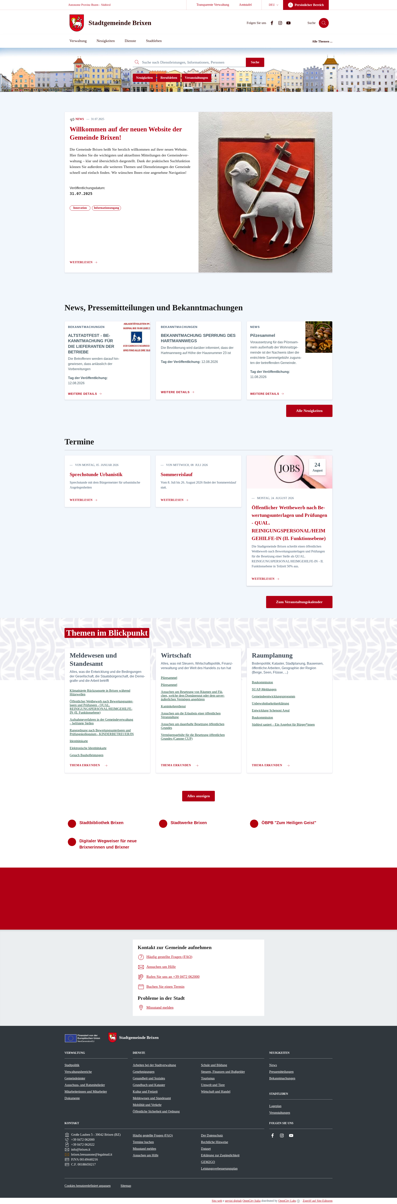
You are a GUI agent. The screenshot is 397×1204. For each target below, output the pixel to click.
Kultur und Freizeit (145, 1091)
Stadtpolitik (72, 1065)
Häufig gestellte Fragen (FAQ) (153, 1135)
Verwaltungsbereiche (78, 1071)
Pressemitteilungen (281, 1071)
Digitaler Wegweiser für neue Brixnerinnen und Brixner (108, 844)
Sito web (217, 1200)
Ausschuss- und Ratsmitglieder (85, 1085)
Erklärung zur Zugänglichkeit (220, 1155)
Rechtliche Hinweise (214, 1142)
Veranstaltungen (196, 77)
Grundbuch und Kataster (149, 1085)
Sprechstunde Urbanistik (96, 474)
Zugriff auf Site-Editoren (317, 1200)
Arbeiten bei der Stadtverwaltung (154, 1065)
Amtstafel (245, 4)
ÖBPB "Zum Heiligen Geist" (289, 822)
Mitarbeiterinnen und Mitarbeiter (86, 1091)
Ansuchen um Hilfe (145, 1155)
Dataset (206, 1148)
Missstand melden (144, 1148)
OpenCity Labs (287, 1200)
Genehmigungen (143, 1071)
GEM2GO (208, 1162)
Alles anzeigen (198, 796)
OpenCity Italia (252, 1200)
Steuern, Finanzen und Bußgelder (223, 1071)
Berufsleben (168, 77)
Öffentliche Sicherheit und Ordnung (156, 1111)
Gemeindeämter (75, 1078)
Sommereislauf (177, 474)
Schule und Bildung (214, 1065)
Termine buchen (143, 1142)
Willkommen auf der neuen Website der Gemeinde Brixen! (126, 133)
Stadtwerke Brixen (189, 822)
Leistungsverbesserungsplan (219, 1168)
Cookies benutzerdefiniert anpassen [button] (88, 1185)
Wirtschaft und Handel (215, 1091)
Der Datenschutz (212, 1135)
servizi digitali (233, 1200)
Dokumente (72, 1098)
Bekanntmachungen (282, 1078)
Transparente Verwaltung (212, 4)
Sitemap (126, 1185)
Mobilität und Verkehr (147, 1105)
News (79, 119)
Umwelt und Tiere (213, 1085)
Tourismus (208, 1078)
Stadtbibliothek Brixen (101, 822)
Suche (255, 62)
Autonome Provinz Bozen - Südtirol (89, 4)
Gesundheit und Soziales (149, 1078)
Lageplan (275, 1106)
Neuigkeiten (144, 77)
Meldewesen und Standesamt (152, 1098)
